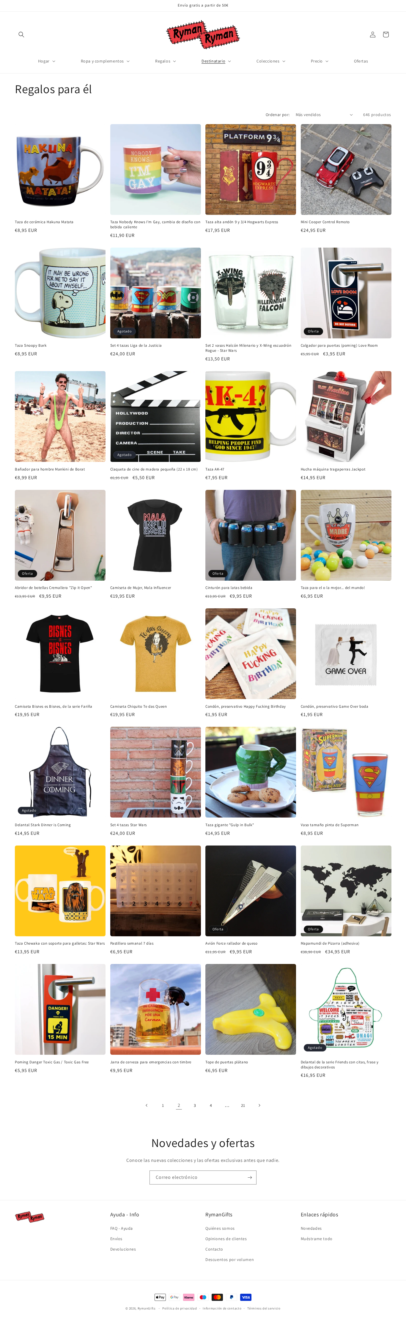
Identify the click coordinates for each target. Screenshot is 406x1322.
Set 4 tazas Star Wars (128, 825)
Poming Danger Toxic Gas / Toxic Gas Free (52, 1062)
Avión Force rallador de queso (231, 943)
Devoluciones (123, 1249)
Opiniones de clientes (226, 1238)
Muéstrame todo (317, 1238)
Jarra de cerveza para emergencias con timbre (150, 1062)
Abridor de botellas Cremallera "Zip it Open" (53, 587)
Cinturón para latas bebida (229, 587)
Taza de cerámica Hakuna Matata (44, 222)
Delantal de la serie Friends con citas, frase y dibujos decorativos (340, 1065)
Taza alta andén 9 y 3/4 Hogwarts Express (241, 222)
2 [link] (179, 1105)
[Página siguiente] (259, 1105)
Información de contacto (222, 1308)
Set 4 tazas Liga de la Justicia (136, 345)
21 (243, 1105)
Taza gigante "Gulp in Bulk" (229, 825)
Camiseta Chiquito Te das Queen (138, 706)
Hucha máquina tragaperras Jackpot (333, 469)
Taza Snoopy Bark (31, 345)
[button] (21, 34)
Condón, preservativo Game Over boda (335, 706)
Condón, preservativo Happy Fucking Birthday (245, 706)
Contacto (214, 1249)
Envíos (116, 1238)
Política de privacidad (179, 1308)
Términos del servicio (264, 1308)
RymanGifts (147, 1308)
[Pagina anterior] (146, 1105)
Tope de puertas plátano (226, 1062)
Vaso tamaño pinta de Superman (330, 825)
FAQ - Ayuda (121, 1228)
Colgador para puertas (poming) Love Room (339, 345)
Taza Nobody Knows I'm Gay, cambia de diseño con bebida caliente (155, 224)
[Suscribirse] (249, 1178)
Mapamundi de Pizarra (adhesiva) (330, 943)
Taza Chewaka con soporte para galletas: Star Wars (60, 943)
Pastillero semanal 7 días (132, 943)
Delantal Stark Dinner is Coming (43, 825)
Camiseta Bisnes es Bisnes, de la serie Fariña (53, 706)
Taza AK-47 (214, 469)
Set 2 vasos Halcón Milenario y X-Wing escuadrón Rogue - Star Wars (248, 348)
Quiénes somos (220, 1228)
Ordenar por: (278, 114)
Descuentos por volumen (229, 1259)
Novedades (311, 1228)
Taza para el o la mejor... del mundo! (333, 587)
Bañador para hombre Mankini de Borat (50, 469)
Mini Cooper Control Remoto (325, 222)
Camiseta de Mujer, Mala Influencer (140, 587)
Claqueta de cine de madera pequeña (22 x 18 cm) (154, 469)
